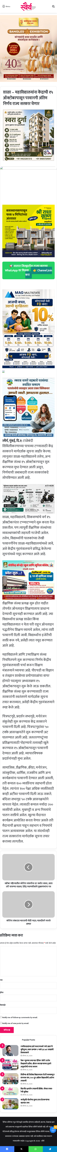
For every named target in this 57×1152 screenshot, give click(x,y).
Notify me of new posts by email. (15, 1023)
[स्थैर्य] (29, 6)
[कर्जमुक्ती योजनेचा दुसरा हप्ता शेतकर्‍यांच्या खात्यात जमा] (10, 1103)
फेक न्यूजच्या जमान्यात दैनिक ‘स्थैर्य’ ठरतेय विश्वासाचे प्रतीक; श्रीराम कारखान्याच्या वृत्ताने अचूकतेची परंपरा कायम (36, 1063)
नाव (1, 980)
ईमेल (1, 992)
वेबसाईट (3, 1005)
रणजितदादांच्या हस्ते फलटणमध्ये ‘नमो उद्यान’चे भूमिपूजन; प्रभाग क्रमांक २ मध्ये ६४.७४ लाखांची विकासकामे (37, 1049)
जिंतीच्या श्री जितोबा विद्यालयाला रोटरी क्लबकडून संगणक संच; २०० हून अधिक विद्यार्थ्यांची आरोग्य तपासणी (38, 1077)
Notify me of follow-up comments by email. (20, 1017)
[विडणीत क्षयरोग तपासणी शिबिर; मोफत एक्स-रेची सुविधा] (10, 1091)
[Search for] (53, 7)
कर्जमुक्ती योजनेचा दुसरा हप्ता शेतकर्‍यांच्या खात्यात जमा (35, 1101)
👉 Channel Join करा (38, 272)
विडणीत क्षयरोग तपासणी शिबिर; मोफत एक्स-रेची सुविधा (37, 1090)
